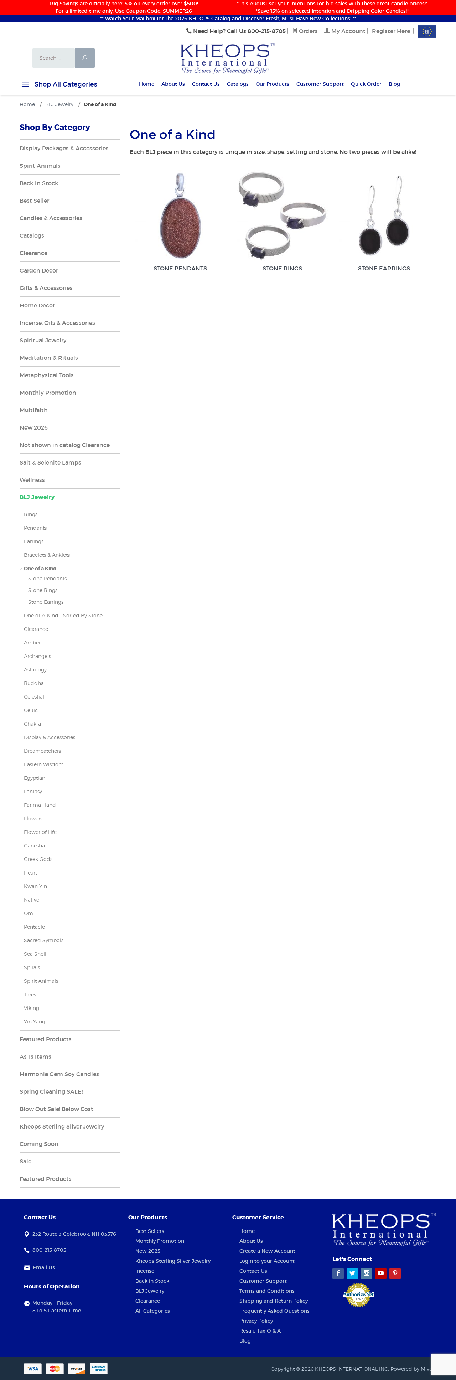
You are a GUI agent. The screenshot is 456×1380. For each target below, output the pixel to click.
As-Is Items (35, 1056)
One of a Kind (40, 568)
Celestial (34, 697)
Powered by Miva (411, 1369)
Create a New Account (267, 1251)
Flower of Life (40, 832)
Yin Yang (34, 1021)
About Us (173, 84)
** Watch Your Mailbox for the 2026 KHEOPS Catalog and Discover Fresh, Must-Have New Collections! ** (228, 18)
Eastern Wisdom (44, 764)
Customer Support (320, 84)
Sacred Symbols (43, 940)
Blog (394, 84)
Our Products (272, 84)
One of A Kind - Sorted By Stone (63, 615)
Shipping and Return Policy (273, 1301)
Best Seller (34, 200)
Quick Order (366, 84)
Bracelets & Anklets (47, 555)
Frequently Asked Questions (274, 1311)
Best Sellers (149, 1231)
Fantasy (33, 791)
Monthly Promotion (48, 392)
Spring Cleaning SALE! (51, 1091)
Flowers (33, 818)
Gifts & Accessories (46, 287)
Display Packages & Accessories (64, 148)
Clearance (33, 252)
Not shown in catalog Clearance (65, 444)
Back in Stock (39, 183)
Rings (30, 514)
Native (31, 900)
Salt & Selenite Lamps (50, 462)
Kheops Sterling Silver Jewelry (62, 1126)
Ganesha (34, 845)
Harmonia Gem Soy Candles (59, 1074)
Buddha (34, 683)
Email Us (44, 1267)
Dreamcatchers (42, 751)
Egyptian (34, 778)
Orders (307, 31)
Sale (25, 1161)
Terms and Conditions (267, 1291)
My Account (348, 31)
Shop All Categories (65, 84)
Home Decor (37, 305)
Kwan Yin (35, 886)
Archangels (37, 656)
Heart (30, 873)
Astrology (35, 669)
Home (146, 84)
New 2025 (147, 1251)
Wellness (32, 479)
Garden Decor (39, 270)
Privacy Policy (256, 1321)
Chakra (32, 724)
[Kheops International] (228, 58)
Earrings (33, 541)
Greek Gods (38, 859)
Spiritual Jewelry (43, 340)
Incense (144, 1271)
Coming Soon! (39, 1143)
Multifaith (34, 410)
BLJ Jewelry (37, 497)
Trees (30, 994)
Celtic (31, 710)
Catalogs (238, 84)
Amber (32, 642)
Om (28, 913)
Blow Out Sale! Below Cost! (57, 1108)
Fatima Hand (40, 805)
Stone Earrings (384, 268)
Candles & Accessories (51, 218)
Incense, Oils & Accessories (57, 322)
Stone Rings (282, 268)
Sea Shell (35, 954)
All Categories (152, 1311)
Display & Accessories (49, 737)
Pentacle (34, 927)
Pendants (35, 528)
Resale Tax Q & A (260, 1331)
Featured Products (46, 1039)
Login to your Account (267, 1261)
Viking (31, 1008)
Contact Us (206, 84)
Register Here (391, 31)
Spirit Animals (40, 165)
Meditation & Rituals (49, 357)
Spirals (32, 967)
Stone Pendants (180, 268)
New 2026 (34, 427)
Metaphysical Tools (47, 375)
